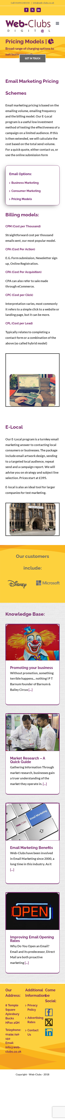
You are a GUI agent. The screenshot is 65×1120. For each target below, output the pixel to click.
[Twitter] (49, 1022)
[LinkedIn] (49, 1032)
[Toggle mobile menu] (58, 23)
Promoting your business (31, 668)
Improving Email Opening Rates (32, 939)
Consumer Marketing (26, 191)
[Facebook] (49, 1012)
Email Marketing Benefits (31, 848)
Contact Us (32, 1032)
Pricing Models (21, 199)
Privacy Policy (32, 1007)
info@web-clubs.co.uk (43, 2)
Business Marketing (25, 182)
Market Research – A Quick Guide (27, 760)
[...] (30, 690)
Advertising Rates (32, 1020)
